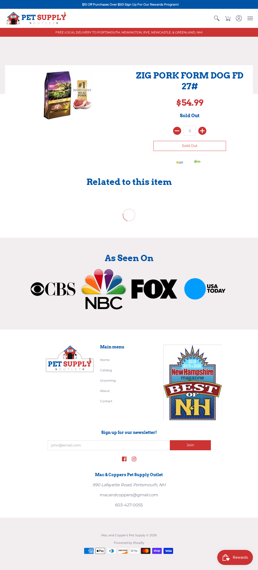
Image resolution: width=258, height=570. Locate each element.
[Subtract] (177, 131)
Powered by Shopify (129, 543)
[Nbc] (103, 288)
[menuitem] (216, 18)
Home (105, 360)
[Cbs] (53, 289)
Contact (106, 401)
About (105, 391)
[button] (216, 18)
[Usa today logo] (205, 289)
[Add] (202, 131)
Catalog (106, 370)
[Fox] (154, 289)
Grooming (108, 380)
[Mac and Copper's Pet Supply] (36, 18)
